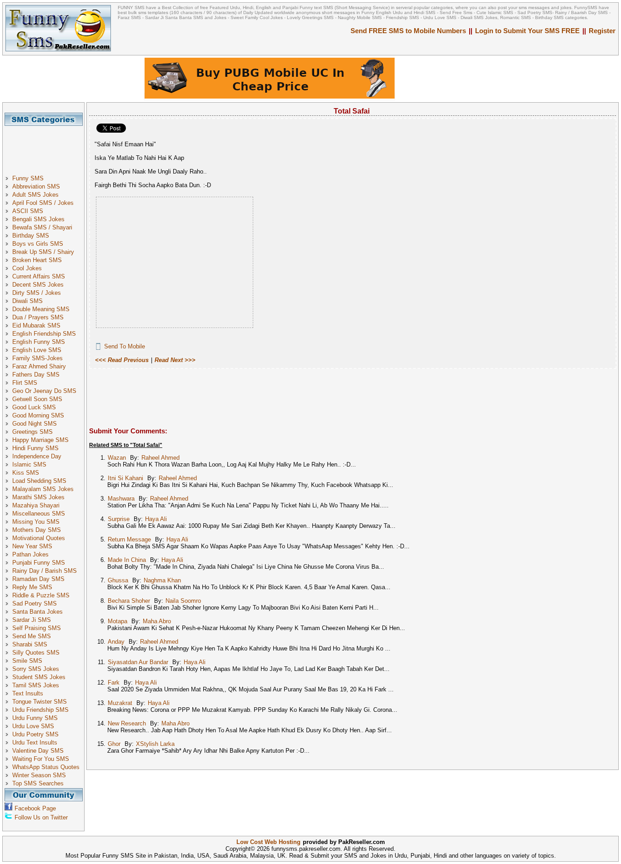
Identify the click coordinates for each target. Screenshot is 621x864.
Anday (116, 641)
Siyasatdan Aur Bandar (138, 662)
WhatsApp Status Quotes (46, 767)
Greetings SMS (32, 431)
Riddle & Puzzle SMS (41, 595)
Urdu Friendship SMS (40, 709)
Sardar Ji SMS (31, 619)
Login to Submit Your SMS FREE (527, 31)
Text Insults (27, 693)
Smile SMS (27, 660)
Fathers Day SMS (36, 374)
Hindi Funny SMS (35, 448)
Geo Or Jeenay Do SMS (44, 390)
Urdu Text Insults (34, 742)
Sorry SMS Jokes (35, 668)
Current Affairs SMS (38, 276)
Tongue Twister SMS (39, 701)
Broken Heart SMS (37, 260)
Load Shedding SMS (39, 480)
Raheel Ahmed (160, 457)
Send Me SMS (31, 636)
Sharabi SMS (29, 644)
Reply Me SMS (32, 587)
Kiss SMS (25, 472)
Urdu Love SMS (33, 726)
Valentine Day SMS (38, 750)
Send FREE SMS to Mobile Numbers (408, 31)
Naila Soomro (183, 600)
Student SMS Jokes (38, 677)
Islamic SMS (29, 464)
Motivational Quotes (38, 538)
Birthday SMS (30, 235)
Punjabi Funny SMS (38, 562)
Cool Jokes (27, 268)
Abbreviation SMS (36, 186)
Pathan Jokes (30, 554)
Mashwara (121, 498)
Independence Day (36, 456)
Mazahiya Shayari (36, 505)
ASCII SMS (27, 211)
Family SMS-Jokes (37, 358)
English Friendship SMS (44, 333)
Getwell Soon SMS (37, 399)
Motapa (117, 621)
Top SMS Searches (38, 783)
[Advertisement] (46, 146)
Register (602, 31)
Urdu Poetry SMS (35, 734)
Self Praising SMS (36, 628)
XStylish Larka (155, 743)
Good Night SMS (34, 423)
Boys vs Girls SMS (37, 243)
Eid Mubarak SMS (36, 325)
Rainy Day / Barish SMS (44, 570)
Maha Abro (157, 621)
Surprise (119, 519)
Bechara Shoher (129, 600)
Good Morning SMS (38, 415)
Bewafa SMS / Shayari (42, 227)
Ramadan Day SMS (38, 579)
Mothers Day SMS (36, 529)
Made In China (127, 559)
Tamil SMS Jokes (35, 685)
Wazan (117, 457)
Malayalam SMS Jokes (43, 489)
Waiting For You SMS (40, 758)
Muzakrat (120, 703)
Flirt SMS (24, 382)
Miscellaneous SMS (38, 513)
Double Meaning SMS (41, 309)
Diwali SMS (27, 301)
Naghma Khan (162, 580)
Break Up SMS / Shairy (43, 251)
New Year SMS (32, 546)
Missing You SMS (36, 521)
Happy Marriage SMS (40, 440)
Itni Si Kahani (125, 478)
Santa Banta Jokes (37, 611)
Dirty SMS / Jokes (36, 292)
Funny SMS (28, 178)
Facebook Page (35, 808)
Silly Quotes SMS (36, 652)
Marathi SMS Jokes (38, 497)
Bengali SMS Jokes (38, 219)
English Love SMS (36, 350)
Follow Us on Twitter (41, 817)
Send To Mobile (124, 346)
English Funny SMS (38, 341)
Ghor (114, 743)
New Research (127, 723)
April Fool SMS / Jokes (43, 202)
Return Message (129, 539)
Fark (114, 682)
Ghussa (118, 580)
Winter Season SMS (39, 775)
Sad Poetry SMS (34, 603)
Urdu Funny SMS (35, 718)
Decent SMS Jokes (38, 284)
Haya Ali (156, 519)
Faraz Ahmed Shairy (39, 366)
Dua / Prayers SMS (38, 317)
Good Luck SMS (34, 407)
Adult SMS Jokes (35, 194)
